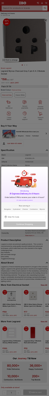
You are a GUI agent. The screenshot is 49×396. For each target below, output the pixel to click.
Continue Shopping (24, 224)
